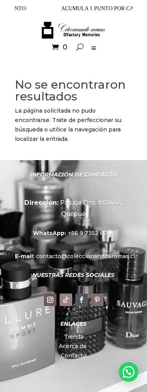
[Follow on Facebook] (81, 300)
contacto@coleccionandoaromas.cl (73, 256)
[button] (128, 372)
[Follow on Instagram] (50, 300)
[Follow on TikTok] (66, 300)
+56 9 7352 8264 (73, 233)
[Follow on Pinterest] (97, 300)
